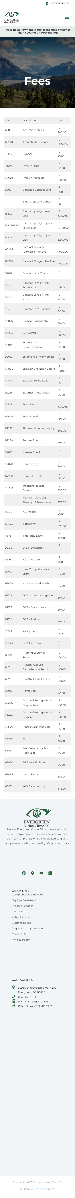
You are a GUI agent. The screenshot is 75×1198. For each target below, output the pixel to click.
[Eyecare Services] (22, 905)
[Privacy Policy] (21, 939)
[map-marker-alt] (33, 873)
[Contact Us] (19, 934)
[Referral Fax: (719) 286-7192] (32, 1006)
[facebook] (24, 873)
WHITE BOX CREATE (43, 1189)
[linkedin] (50, 873)
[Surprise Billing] (21, 922)
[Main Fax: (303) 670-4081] (30, 1001)
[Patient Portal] (21, 917)
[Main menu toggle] (67, 17)
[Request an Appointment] (28, 928)
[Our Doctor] (19, 911)
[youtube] (42, 873)
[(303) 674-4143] (24, 997)
